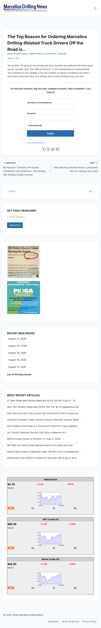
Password (31, 113)
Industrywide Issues (17, 54)
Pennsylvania (35, 54)
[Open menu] (95, 8)
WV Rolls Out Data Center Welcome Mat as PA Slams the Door (40, 445)
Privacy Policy (89, 621)
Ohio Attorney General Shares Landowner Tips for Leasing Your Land (76, 167)
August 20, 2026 (17, 345)
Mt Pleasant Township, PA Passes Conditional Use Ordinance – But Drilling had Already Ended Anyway (24, 169)
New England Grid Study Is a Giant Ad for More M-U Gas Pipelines (42, 426)
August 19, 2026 (17, 352)
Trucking (62, 54)
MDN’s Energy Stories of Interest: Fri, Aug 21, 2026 (33, 439)
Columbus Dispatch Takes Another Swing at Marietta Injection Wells (43, 419)
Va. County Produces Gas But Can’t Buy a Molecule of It (36, 432)
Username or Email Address (39, 102)
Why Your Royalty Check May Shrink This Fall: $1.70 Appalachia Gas (43, 407)
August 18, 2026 (17, 359)
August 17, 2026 (17, 367)
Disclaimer (53, 621)
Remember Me (35, 125)
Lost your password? (36, 143)
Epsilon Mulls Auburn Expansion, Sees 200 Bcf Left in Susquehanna (43, 451)
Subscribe (14, 225)
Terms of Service (70, 621)
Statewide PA (50, 54)
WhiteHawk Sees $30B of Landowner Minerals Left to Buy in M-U (42, 458)
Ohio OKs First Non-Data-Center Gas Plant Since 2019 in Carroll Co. (43, 413)
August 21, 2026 (17, 338)
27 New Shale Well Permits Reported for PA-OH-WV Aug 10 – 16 (41, 400)
